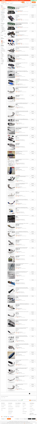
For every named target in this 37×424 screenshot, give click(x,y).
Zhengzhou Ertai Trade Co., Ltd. (18, 267)
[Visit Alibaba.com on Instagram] (34, 414)
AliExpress (10, 421)
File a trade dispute (24, 408)
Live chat (23, 406)
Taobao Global (21, 421)
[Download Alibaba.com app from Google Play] (34, 418)
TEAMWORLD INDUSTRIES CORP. (19, 153)
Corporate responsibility (3, 408)
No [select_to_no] (4, 397)
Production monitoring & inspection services (10, 411)
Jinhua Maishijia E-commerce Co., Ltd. (19, 180)
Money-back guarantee (10, 406)
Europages (27, 421)
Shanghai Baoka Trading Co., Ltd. (18, 66)
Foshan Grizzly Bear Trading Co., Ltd (19, 203)
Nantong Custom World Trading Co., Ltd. (19, 10)
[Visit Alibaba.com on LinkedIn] (31, 414)
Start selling (31, 406)
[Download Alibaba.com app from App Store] (29, 418)
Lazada (18, 421)
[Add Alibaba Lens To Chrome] (9, 418)
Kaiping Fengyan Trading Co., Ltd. (19, 50)
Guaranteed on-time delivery (10, 408)
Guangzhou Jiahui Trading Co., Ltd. (19, 347)
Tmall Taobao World (15, 421)
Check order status (31, 408)
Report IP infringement (25, 411)
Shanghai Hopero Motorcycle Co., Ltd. (19, 195)
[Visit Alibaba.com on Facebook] (30, 414)
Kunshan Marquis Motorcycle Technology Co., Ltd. (20, 98)
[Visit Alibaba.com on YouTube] (35, 414)
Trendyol (24, 421)
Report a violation (24, 413)
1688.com (12, 421)
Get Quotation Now (20, 400)
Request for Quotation (17, 406)
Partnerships (31, 411)
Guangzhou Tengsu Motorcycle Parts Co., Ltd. (20, 340)
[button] (8, 53)
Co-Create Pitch (2, 406)
